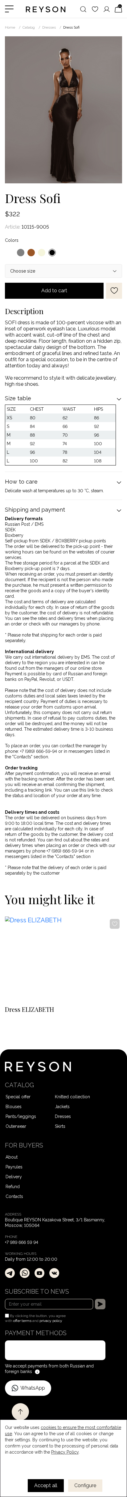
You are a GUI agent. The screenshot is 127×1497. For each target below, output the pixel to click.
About (12, 1157)
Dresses (49, 27)
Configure (85, 1485)
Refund (13, 1186)
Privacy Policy (65, 1452)
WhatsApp (32, 1388)
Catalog (29, 27)
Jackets (62, 1106)
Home (10, 27)
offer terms (22, 1321)
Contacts (14, 1196)
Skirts (60, 1126)
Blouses (14, 1106)
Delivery (14, 1176)
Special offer (18, 1096)
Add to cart (54, 290)
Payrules (14, 1166)
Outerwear (16, 1126)
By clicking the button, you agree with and (35, 1318)
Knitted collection (72, 1096)
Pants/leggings (21, 1116)
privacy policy (50, 1321)
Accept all (45, 1485)
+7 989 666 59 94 (21, 1242)
